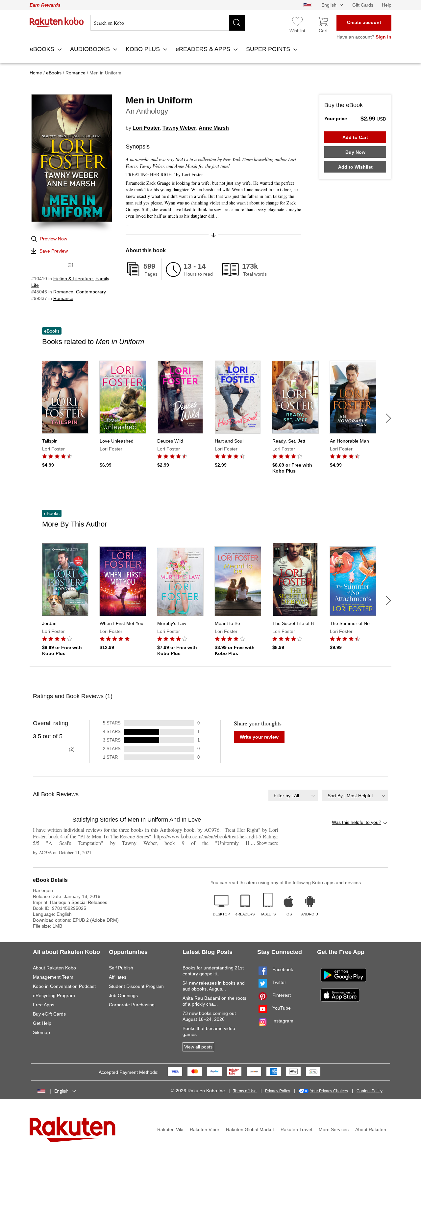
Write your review (259, 737)
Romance (63, 291)
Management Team (53, 977)
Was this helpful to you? (356, 822)
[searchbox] (167, 23)
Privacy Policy (277, 1091)
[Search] (237, 23)
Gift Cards (362, 5)
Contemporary (91, 291)
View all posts (198, 1046)
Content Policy (370, 1091)
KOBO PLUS (143, 49)
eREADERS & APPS (204, 49)
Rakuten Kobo (57, 22)
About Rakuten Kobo (54, 967)
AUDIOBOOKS (90, 49)
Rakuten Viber (204, 1129)
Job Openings (123, 995)
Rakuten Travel (296, 1129)
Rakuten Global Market (250, 1129)
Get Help (42, 1023)
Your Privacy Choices (329, 1091)
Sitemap (41, 1032)
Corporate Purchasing (132, 1004)
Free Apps (43, 1004)
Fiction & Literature (73, 278)
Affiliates (117, 977)
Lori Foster (146, 128)
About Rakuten (370, 1129)
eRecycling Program (54, 995)
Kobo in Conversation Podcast (64, 986)
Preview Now (53, 238)
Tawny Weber (179, 128)
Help (386, 5)
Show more (264, 843)
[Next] (388, 418)
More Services (334, 1129)
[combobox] (293, 795)
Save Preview (53, 251)
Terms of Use (245, 1091)
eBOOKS (43, 49)
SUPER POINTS (269, 49)
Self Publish (121, 967)
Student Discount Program (136, 986)
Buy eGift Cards (49, 1014)
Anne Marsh (214, 128)
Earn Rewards (45, 5)
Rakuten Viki (170, 1129)
